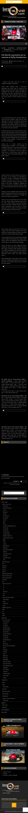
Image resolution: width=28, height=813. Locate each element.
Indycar (4, 571)
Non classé (4, 712)
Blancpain (5, 512)
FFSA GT (5, 520)
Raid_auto (5, 655)
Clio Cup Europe (5, 561)
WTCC (3, 613)
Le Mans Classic (6, 534)
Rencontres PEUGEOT (8, 549)
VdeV (3, 609)
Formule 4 (4, 565)
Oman (4, 647)
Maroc (4, 641)
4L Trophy (5, 623)
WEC (4, 605)
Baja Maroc (4, 680)
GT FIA (4, 524)
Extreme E (4, 689)
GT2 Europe (5, 528)
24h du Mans (6, 599)
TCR (3, 581)
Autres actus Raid (22, 48)
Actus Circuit (4, 502)
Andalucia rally (6, 628)
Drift (3, 563)
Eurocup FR (5, 518)
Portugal (5, 651)
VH (3, 611)
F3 (3, 587)
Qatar (4, 653)
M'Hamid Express (7, 639)
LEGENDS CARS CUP (7, 536)
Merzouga (5, 643)
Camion (4, 514)
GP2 (4, 593)
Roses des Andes (7, 663)
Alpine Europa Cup (7, 508)
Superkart (5, 555)
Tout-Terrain (6, 675)
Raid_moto (5, 657)
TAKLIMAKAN (5, 696)
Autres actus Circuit (6, 504)
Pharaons (5, 649)
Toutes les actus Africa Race (8, 698)
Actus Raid (11, 48)
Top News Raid (6, 673)
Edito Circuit (4, 705)
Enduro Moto (6, 631)
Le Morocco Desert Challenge (10, 775)
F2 (3, 585)
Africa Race (5, 700)
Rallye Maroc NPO (6, 691)
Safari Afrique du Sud (8, 665)
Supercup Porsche (7, 553)
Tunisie (4, 677)
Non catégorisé (5, 709)
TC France (4, 579)
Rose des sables (7, 661)
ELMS (4, 601)
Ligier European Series (8, 538)
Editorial (3, 703)
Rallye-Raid (5, 659)
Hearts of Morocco (7, 633)
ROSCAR (5, 551)
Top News (5, 671)
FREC (4, 522)
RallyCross (5, 547)
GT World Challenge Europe (9, 526)
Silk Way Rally (5, 693)
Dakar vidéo (6, 686)
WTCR (3, 615)
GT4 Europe (5, 530)
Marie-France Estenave (16, 61)
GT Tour (4, 569)
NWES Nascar (6, 545)
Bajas (3, 682)
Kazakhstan (5, 635)
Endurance (5, 603)
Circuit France (6, 516)
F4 (3, 589)
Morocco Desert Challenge (9, 645)
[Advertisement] (14, 459)
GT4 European (6, 532)
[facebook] (14, 805)
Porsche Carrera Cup (7, 575)
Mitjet (4, 540)
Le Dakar (5, 773)
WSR (4, 559)
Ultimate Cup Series (6, 607)
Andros (4, 510)
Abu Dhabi (5, 625)
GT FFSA (4, 567)
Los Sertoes (5, 637)
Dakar (3, 684)
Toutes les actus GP (6, 583)
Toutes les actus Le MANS (8, 597)
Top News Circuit (6, 557)
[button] (26, 44)
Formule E (5, 591)
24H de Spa (5, 506)
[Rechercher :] (14, 1)
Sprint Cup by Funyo (6, 577)
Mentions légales (5, 793)
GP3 (4, 595)
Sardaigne (5, 667)
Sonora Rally (6, 669)
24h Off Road (6, 621)
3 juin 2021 (5, 61)
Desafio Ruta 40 (6, 629)
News (4, 542)
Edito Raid (4, 707)
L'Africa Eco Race (7, 772)
